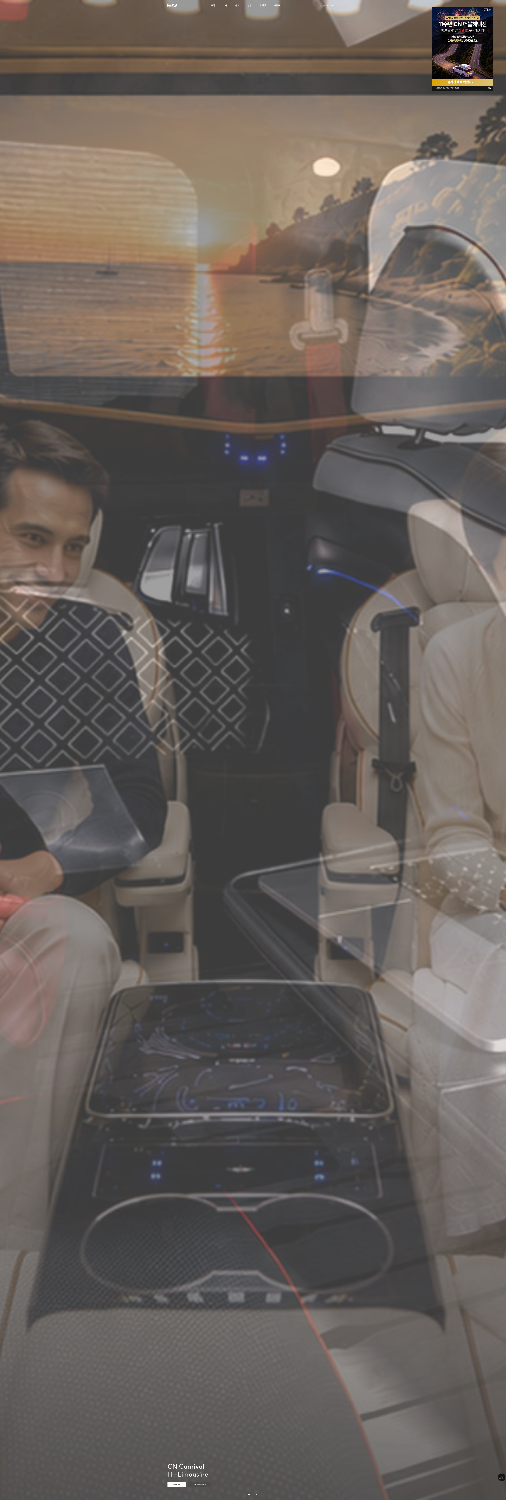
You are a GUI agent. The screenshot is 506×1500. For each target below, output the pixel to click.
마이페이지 (334, 5)
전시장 (263, 5)
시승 (225, 5)
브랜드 (277, 5)
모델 (213, 5)
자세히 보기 (176, 1484)
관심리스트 (325, 5)
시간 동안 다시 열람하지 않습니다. (447, 88)
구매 (237, 5)
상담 (249, 5)
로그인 (317, 5)
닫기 (488, 88)
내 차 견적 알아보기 (199, 1484)
